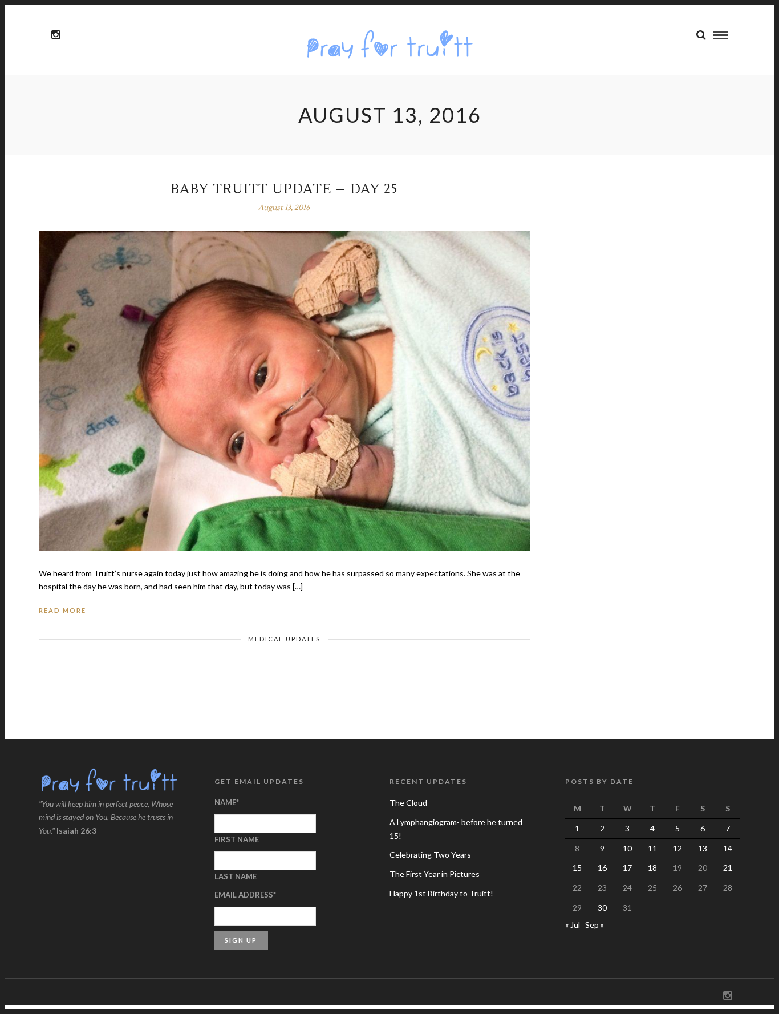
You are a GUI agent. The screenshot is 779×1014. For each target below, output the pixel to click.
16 (602, 867)
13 (702, 848)
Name (226, 802)
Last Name (235, 876)
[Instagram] (55, 35)
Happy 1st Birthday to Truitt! (441, 893)
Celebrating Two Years (430, 854)
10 (627, 848)
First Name (236, 839)
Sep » (594, 925)
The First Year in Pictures (435, 874)
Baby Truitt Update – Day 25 (284, 189)
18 (652, 867)
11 (652, 848)
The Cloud (408, 802)
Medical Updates (284, 639)
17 (627, 867)
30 (602, 907)
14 (727, 848)
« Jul (572, 925)
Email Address (245, 894)
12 (677, 848)
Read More (62, 610)
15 (577, 867)
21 (727, 867)
